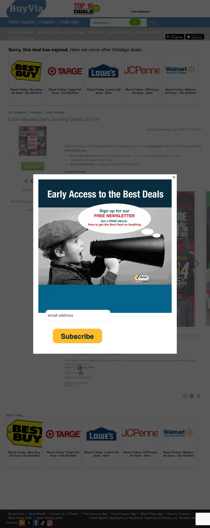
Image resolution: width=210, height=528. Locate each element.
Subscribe (77, 336)
